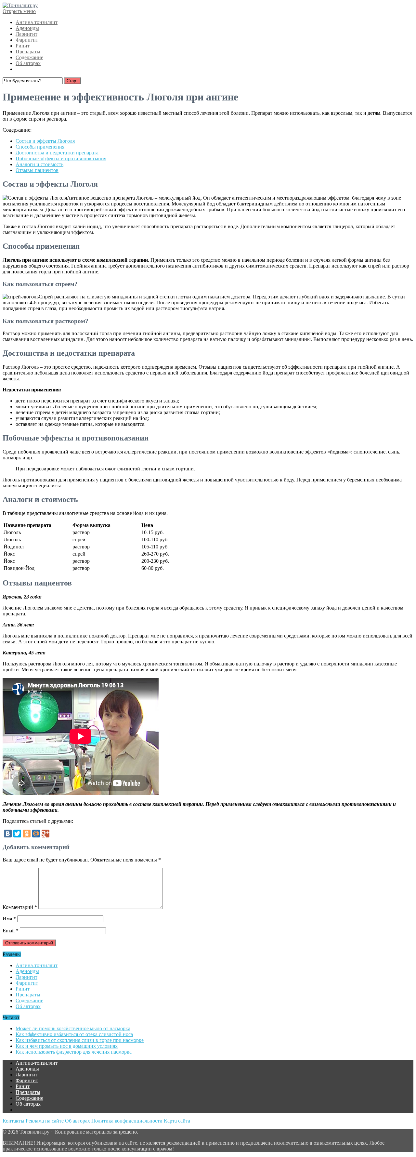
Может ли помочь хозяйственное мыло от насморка (73, 1028)
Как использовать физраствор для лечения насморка (74, 1052)
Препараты (28, 51)
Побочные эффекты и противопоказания (61, 158)
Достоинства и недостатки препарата (57, 152)
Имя (9, 918)
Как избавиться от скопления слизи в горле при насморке (80, 1040)
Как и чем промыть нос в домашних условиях (67, 1046)
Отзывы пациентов (37, 170)
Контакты (13, 1121)
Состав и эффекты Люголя (45, 141)
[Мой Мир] (36, 833)
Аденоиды (27, 28)
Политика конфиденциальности (126, 1121)
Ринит (23, 45)
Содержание (29, 57)
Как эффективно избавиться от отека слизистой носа (74, 1034)
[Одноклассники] (27, 833)
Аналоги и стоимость (39, 164)
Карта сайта (177, 1121)
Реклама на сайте (45, 1121)
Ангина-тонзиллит (37, 22)
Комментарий (20, 907)
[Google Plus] (45, 833)
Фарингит (27, 40)
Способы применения (40, 147)
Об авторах (28, 63)
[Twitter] (17, 833)
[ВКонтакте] (8, 833)
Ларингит (26, 34)
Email (11, 930)
